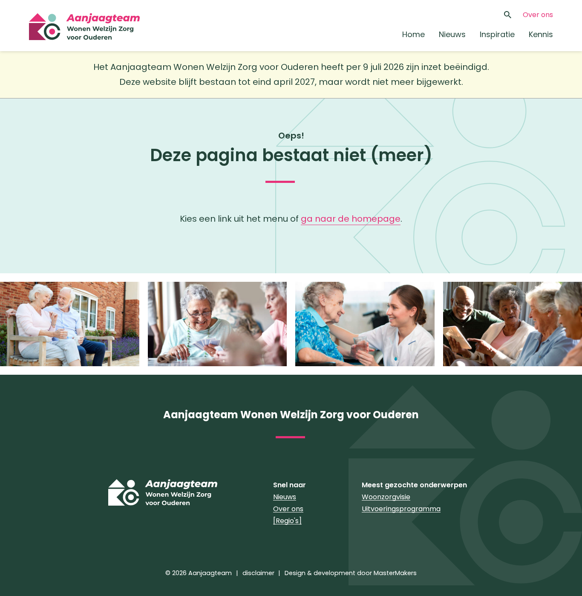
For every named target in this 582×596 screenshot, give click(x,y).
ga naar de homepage (350, 219)
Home (413, 34)
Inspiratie (497, 34)
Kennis (541, 34)
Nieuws (452, 34)
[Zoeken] (508, 15)
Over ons (538, 15)
